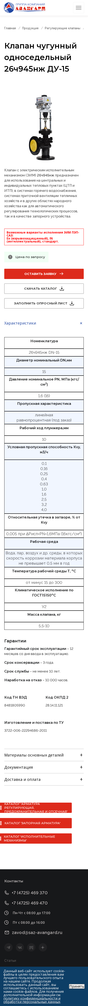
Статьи (10, 961)
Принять (76, 986)
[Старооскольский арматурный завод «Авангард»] (25, 7)
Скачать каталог (40, 289)
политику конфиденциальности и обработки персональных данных (31, 1000)
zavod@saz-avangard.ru (37, 932)
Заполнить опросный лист (40, 303)
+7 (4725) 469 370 (30, 892)
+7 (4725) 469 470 (30, 902)
